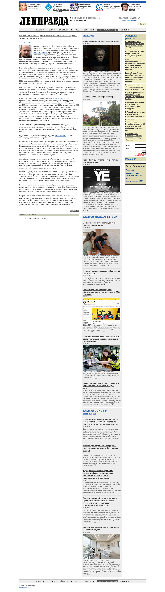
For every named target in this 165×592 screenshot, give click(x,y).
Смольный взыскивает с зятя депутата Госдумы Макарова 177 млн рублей (135, 105)
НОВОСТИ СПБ (89, 30)
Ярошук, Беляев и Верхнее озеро (99, 97)
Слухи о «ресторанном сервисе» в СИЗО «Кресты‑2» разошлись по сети (134, 96)
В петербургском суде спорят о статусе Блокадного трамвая (134, 54)
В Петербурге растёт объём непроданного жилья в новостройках (134, 87)
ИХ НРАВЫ (76, 30)
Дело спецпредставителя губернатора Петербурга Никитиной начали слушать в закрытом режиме (135, 64)
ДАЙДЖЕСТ (63, 30)
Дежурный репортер (131, 37)
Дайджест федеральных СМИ (100, 217)
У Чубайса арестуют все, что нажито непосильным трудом (137, 7)
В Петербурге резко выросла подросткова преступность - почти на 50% (134, 45)
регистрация (142, 153)
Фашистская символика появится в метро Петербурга (112, 6)
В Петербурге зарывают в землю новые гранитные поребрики (135, 114)
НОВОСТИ (52, 30)
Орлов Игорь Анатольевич (36, 218)
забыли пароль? (140, 155)
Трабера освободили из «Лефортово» (101, 41)
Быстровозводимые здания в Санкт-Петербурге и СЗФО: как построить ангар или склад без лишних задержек (101, 421)
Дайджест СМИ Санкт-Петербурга (95, 412)
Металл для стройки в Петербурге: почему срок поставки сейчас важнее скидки (100, 448)
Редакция (130, 159)
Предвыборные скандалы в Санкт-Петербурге (85, 6)
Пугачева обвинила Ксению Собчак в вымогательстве (34, 6)
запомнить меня (133, 152)
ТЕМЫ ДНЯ (40, 30)
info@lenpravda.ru (129, 20)
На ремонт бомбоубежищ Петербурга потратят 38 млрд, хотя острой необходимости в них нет (135, 125)
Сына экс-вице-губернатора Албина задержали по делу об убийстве (134, 137)
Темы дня (88, 35)
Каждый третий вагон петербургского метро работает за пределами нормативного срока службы (135, 77)
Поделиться (74, 211)
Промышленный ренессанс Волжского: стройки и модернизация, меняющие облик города (102, 338)
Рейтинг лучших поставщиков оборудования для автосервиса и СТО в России (101, 292)
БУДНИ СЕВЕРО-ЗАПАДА (107, 30)
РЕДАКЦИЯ (124, 30)
